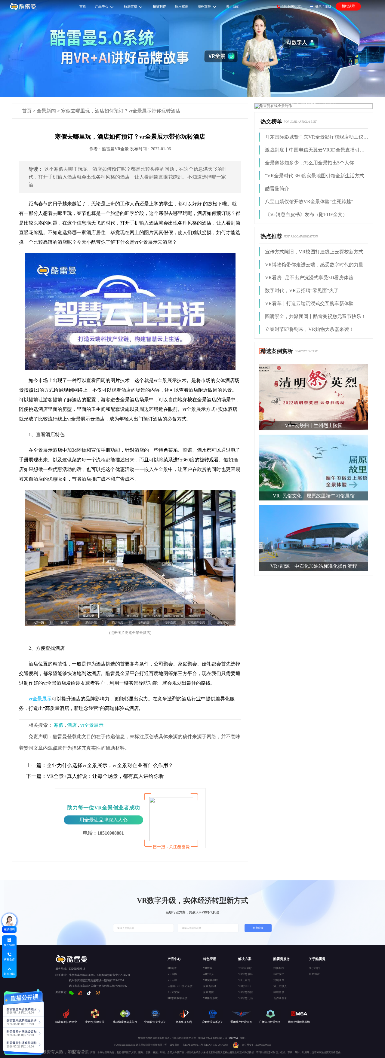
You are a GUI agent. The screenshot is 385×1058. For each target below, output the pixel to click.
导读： (36, 169)
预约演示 (348, 6)
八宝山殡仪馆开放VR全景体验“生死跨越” (309, 201)
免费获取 (258, 927)
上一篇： (36, 765)
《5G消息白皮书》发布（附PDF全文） (306, 214)
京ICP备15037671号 (193, 1045)
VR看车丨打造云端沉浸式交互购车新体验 (309, 303)
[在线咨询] (9, 920)
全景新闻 (46, 110)
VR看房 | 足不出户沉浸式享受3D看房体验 (309, 277)
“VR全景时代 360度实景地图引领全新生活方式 (314, 175)
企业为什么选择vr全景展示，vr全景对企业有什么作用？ (99, 765)
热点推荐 (271, 236)
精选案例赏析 (276, 351)
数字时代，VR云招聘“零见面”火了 (302, 290)
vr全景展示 (91, 725)
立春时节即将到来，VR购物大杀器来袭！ (309, 329)
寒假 (58, 725)
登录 (318, 6)
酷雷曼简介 (277, 188)
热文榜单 (271, 121)
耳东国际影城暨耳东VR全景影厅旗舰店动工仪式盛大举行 (316, 136)
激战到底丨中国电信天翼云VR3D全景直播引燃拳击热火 (316, 149)
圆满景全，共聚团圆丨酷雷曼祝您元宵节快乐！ (315, 316)
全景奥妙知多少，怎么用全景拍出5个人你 (309, 162)
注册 (328, 6)
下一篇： (36, 776)
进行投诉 (233, 1038)
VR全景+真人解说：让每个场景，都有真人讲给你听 (95, 776)
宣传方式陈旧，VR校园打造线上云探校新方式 (314, 251)
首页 (27, 110)
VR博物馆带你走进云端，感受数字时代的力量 (314, 264)
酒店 (72, 725)
